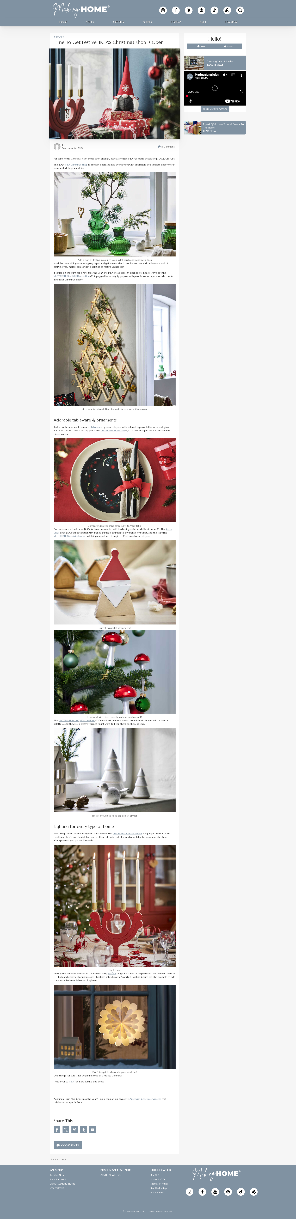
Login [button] (230, 46)
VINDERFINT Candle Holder (127, 833)
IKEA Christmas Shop (76, 164)
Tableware (96, 427)
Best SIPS (155, 1175)
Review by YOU (158, 1179)
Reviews (176, 22)
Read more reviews (215, 109)
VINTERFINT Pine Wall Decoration (72, 276)
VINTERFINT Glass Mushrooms (70, 536)
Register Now (57, 1175)
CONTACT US (57, 1188)
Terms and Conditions (160, 1211)
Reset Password (58, 1179)
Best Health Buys (159, 1188)
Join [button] (202, 46)
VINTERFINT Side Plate (113, 430)
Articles (118, 22)
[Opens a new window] (163, 10)
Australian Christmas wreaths (145, 1098)
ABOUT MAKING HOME (62, 1183)
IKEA (71, 1081)
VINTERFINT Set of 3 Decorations (77, 720)
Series (90, 22)
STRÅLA (112, 973)
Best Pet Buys (157, 1192)
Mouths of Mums (159, 1183)
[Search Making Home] (240, 10)
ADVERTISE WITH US (111, 1175)
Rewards (231, 22)
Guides (147, 22)
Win (203, 22)
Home (63, 22)
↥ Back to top (58, 1159)
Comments (69, 1145)
